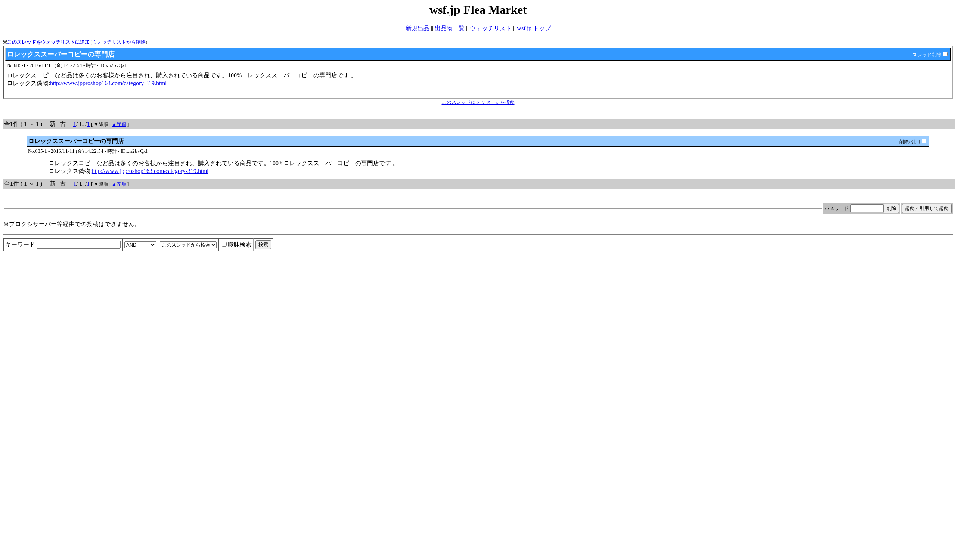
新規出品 (417, 28)
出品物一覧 (450, 28)
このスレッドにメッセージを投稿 (478, 102)
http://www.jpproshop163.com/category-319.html (108, 83)
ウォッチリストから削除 (119, 42)
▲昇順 (119, 124)
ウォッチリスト (491, 28)
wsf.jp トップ (534, 28)
